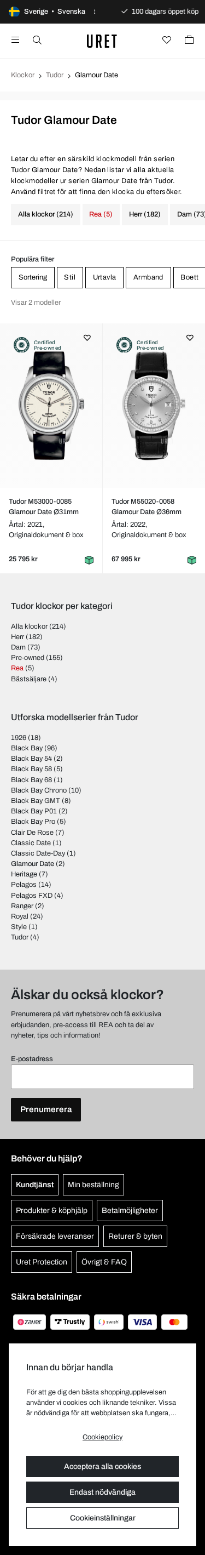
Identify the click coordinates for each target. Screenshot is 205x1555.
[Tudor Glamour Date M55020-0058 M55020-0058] (154, 405)
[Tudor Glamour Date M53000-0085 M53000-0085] (51, 405)
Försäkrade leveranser (55, 1236)
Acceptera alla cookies (102, 1466)
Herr (17, 637)
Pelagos (24, 884)
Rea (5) (101, 214)
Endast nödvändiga (102, 1492)
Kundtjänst (35, 1185)
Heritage (24, 874)
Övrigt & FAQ (104, 1262)
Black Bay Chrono (39, 790)
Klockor (22, 75)
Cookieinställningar (103, 1518)
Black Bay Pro (33, 821)
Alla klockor (29, 626)
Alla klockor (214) (45, 214)
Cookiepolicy (102, 1437)
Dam (18, 647)
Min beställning (93, 1185)
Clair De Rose (32, 832)
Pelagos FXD (31, 895)
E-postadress (32, 1059)
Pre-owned (27, 658)
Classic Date (31, 843)
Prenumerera (46, 1109)
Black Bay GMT (35, 801)
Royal (19, 916)
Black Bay (27, 748)
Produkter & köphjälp (51, 1210)
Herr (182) (145, 214)
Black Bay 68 (31, 780)
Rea (17, 668)
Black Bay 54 (31, 758)
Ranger (22, 906)
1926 (18, 738)
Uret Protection (41, 1262)
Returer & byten (135, 1236)
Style (19, 927)
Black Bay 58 (31, 769)
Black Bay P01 (34, 811)
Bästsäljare (28, 679)
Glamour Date (32, 864)
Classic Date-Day (38, 853)
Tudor (54, 75)
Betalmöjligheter (130, 1210)
